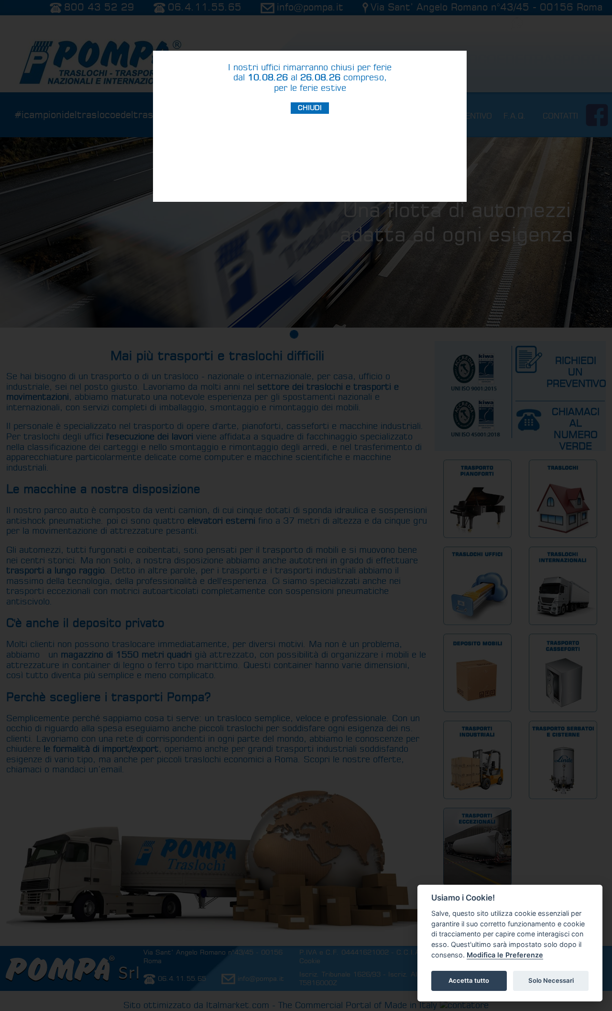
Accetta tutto (468, 980)
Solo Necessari (551, 980)
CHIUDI (310, 108)
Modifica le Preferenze (505, 955)
